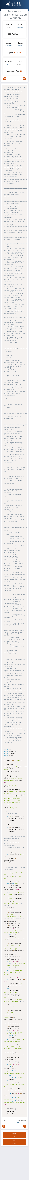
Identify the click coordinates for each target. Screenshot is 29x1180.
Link (18, 1122)
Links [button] (14, 1136)
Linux (8, 64)
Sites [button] (14, 1140)
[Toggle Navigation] (3, 4)
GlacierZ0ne (8, 45)
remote (20, 45)
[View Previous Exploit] (4, 78)
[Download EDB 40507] (15, 53)
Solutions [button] (14, 1143)
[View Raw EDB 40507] (20, 53)
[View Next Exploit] (24, 78)
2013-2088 (20, 27)
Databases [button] (14, 1133)
